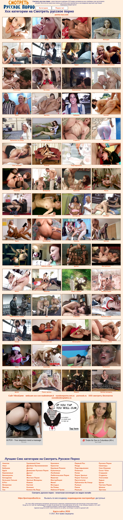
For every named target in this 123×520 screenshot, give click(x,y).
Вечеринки (7, 485)
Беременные (7, 473)
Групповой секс (33, 463)
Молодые (55, 485)
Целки (101, 482)
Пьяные (78, 485)
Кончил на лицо (33, 490)
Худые (101, 480)
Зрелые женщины (34, 480)
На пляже (55, 487)
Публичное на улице (83, 482)
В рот (4, 482)
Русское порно (105, 463)
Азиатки (5, 463)
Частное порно (105, 485)
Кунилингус (56, 470)
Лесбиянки (55, 473)
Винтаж (5, 487)
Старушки (103, 473)
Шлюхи (102, 487)
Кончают (30, 487)
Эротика (102, 490)
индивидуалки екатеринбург (81, 498)
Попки (77, 473)
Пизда (77, 466)
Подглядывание (81, 468)
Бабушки (6, 468)
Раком (77, 487)
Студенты (103, 475)
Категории (43, 8)
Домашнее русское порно (38, 470)
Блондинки (7, 478)
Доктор (30, 468)
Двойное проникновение (37, 466)
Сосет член (104, 470)
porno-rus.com (61, 15)
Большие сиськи (9, 480)
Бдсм (4, 470)
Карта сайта (59, 511)
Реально (78, 490)
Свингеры (103, 466)
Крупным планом (58, 468)
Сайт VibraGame (16, 396)
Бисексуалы (7, 475)
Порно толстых (81, 478)
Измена (30, 482)
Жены (29, 475)
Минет (53, 482)
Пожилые (79, 470)
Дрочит (30, 473)
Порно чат (59, 8)
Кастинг (30, 485)
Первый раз (80, 463)
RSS (68, 511)
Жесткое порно (33, 478)
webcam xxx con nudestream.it (40, 396)
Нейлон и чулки (57, 490)
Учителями (103, 478)
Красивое (55, 463)
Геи (3, 490)
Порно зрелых (81, 475)
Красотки (55, 466)
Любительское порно (60, 475)
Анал (4, 466)
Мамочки (54, 478)
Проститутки (80, 480)
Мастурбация (56, 480)
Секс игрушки (105, 468)
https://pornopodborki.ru (29, 498)
